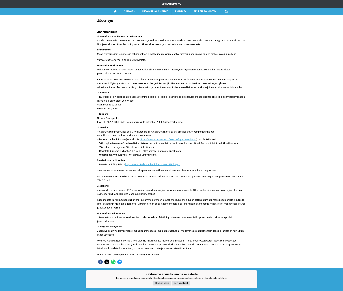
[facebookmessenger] (119, 261)
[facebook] (100, 261)
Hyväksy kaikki (162, 283)
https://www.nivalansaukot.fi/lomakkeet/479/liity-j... (152, 164)
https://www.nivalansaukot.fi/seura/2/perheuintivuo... (168, 139)
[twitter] (106, 261)
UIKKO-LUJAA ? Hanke (155, 11)
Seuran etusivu (171, 3)
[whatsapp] (113, 261)
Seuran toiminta (205, 11)
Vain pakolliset (181, 283)
